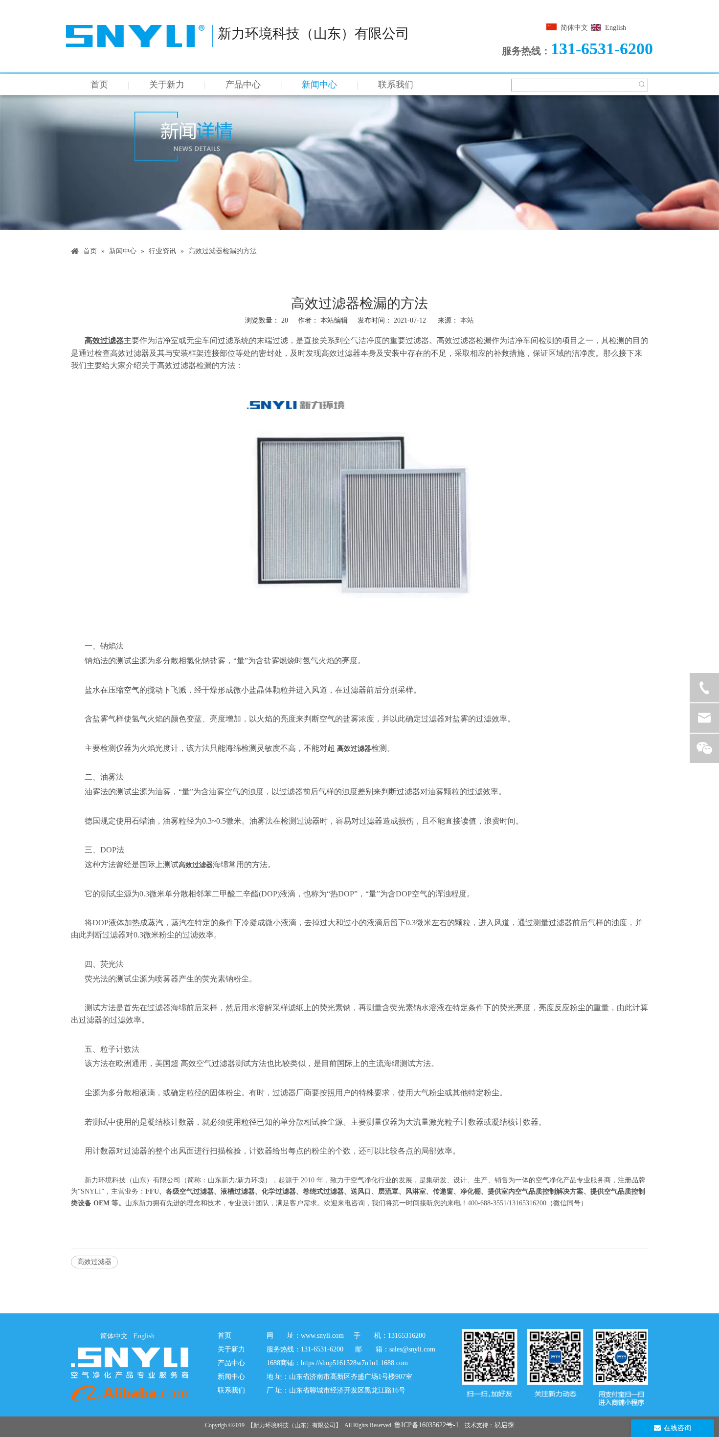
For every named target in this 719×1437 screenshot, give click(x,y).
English (615, 27)
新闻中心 (319, 84)
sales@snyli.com (412, 1349)
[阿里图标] (129, 1392)
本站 (467, 320)
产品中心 (243, 84)
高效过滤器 (94, 1261)
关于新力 (166, 84)
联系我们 (395, 84)
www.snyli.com (322, 1335)
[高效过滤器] (359, 631)
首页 (99, 84)
